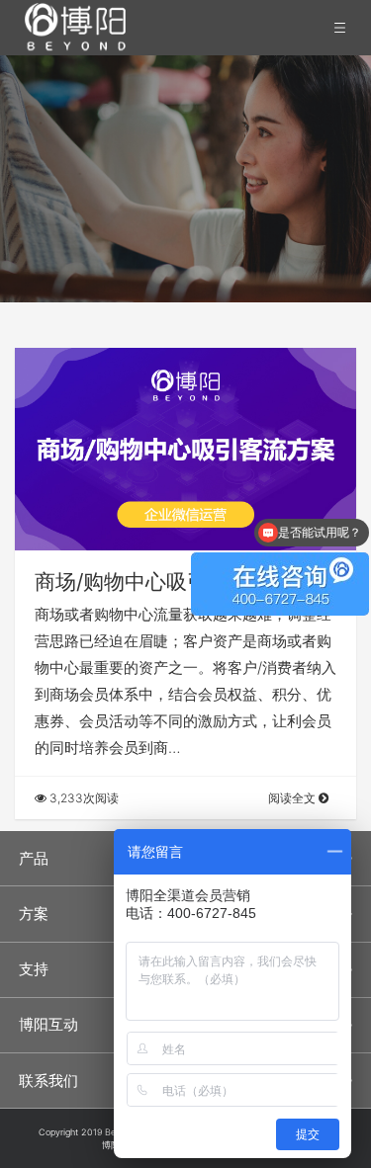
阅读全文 (293, 798)
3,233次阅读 (82, 798)
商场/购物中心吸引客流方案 (163, 581)
